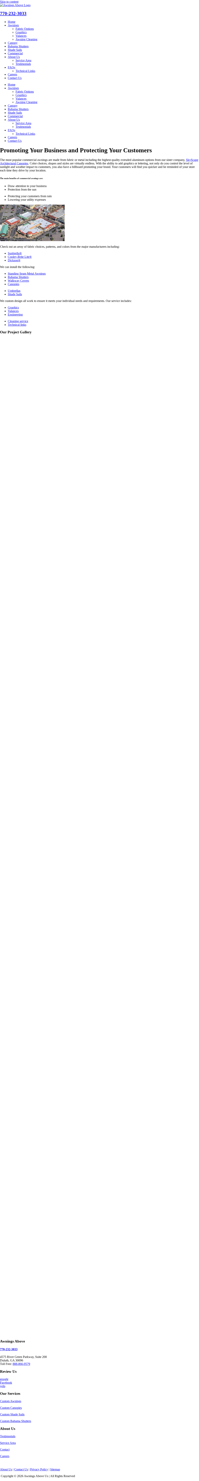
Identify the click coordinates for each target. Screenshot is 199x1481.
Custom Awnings (10, 1401)
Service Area (23, 60)
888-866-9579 (21, 1364)
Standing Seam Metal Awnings (27, 273)
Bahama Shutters (18, 46)
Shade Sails (15, 49)
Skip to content (9, 1)
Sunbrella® (15, 253)
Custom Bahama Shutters (15, 1421)
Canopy (12, 42)
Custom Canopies (11, 1407)
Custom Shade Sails (12, 1414)
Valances (21, 35)
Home (11, 21)
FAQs (11, 67)
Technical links (17, 324)
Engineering (15, 314)
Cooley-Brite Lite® (20, 256)
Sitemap (55, 1469)
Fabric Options (25, 28)
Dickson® (14, 260)
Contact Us (15, 78)
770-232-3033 (13, 13)
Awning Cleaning (26, 39)
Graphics (21, 32)
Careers (12, 74)
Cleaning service (18, 321)
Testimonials (23, 64)
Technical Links (25, 71)
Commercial (15, 53)
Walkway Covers (18, 280)
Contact (5, 1449)
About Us (14, 57)
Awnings (13, 25)
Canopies (13, 284)
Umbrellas (14, 290)
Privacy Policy (39, 1469)
